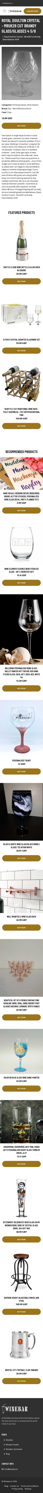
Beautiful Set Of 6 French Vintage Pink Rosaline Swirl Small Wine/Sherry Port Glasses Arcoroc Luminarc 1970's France (21, 1003)
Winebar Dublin (12, 1444)
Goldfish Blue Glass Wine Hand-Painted (21, 1077)
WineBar (9, 1440)
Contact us (14, 1486)
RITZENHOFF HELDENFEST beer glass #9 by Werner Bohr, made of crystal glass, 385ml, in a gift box (21, 1225)
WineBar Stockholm (14, 1449)
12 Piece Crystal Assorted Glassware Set (21, 339)
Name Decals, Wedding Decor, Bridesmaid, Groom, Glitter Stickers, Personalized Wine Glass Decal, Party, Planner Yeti (21, 496)
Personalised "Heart (21, 760)
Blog (8, 1454)
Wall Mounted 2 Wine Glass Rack (21, 916)
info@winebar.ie (8, 3)
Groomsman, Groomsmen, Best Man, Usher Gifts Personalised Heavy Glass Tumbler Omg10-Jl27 (21, 1149)
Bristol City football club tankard (21, 1370)
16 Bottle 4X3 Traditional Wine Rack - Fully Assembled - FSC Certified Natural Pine (21, 411)
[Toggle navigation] (5, 11)
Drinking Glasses (19, 105)
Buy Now (21, 126)
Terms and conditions (30, 1486)
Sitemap (28, 1489)
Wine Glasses (32, 105)
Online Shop (32, 11)
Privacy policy (17, 1489)
